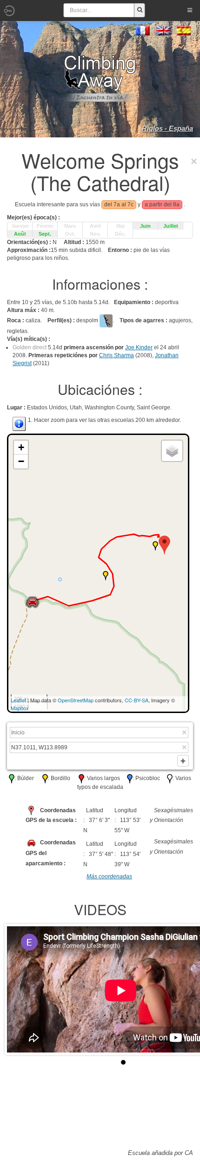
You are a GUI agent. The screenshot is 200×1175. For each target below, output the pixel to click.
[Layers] (172, 451)
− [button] (21, 461)
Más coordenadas (109, 876)
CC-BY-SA (136, 700)
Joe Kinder (139, 347)
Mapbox (20, 708)
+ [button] (21, 447)
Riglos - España (167, 128)
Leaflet (18, 700)
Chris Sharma (116, 355)
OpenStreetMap (75, 700)
